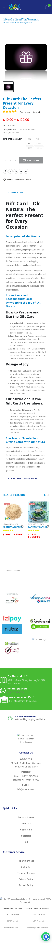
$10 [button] (29, 139)
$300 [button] (30, 148)
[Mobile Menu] (4, 7)
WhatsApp (26, 171)
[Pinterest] (28, 795)
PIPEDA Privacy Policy (11, 927)
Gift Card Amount (12, 139)
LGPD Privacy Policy (39, 921)
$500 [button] (39, 148)
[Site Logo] (15, 6)
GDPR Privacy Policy (13, 921)
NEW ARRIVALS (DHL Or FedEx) (24, 129)
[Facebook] (15, 795)
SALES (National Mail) (11, 133)
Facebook (5, 171)
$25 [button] (37, 139)
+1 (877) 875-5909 (15, 692)
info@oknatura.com (26, 789)
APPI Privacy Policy (13, 914)
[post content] (13, 512)
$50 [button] (29, 143)
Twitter (10, 171)
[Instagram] (35, 795)
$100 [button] (38, 143)
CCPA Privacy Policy (39, 914)
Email (21, 171)
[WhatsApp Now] (3, 690)
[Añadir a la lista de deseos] (22, 526)
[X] (22, 795)
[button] (45, 495)
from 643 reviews (13, 570)
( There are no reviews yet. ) (30, 112)
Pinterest (15, 171)
